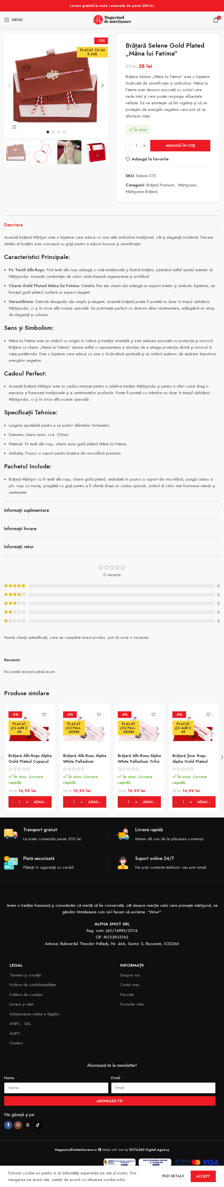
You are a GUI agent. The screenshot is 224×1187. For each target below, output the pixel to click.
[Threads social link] (28, 1125)
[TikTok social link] (38, 1125)
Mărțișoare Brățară (141, 192)
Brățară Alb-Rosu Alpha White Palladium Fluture (84, 761)
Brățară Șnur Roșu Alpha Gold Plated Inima (190, 761)
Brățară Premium (160, 185)
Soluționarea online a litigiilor (35, 1014)
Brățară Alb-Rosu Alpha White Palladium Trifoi (139, 758)
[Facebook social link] (8, 1125)
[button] (9, 85)
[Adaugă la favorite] (44, 715)
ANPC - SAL (20, 1024)
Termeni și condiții (25, 975)
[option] (47, 132)
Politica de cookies (26, 995)
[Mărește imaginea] (14, 127)
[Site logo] (112, 19)
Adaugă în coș (180, 145)
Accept (203, 1176)
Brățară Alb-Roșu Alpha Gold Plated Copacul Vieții (30, 761)
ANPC (15, 1033)
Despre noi (130, 975)
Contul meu (129, 985)
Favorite (127, 995)
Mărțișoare (187, 185)
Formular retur (132, 1004)
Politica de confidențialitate (33, 985)
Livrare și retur (22, 1004)
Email (116, 1078)
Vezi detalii (173, 1176)
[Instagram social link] (18, 1125)
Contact (16, 1043)
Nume (10, 1078)
